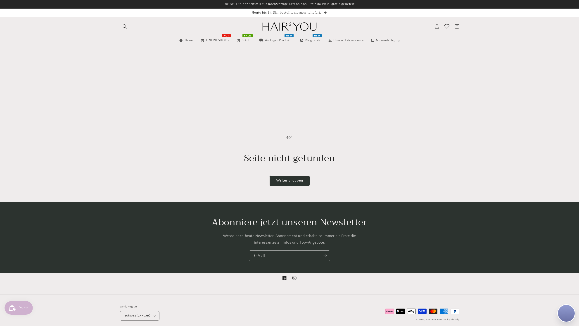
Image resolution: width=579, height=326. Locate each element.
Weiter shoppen (289, 180)
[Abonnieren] (325, 255)
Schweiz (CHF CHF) (137, 315)
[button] (125, 26)
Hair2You (431, 320)
